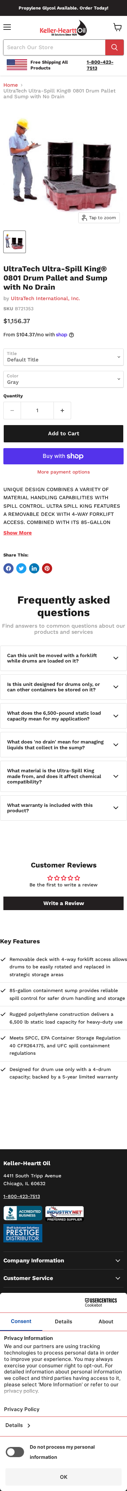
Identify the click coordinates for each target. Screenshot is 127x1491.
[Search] (114, 47)
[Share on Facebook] (8, 568)
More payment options (63, 472)
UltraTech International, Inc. (45, 298)
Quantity (13, 395)
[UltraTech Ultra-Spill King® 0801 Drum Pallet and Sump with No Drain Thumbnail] (14, 242)
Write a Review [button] (63, 903)
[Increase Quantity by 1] (62, 410)
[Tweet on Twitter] (21, 568)
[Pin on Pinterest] (47, 568)
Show (17, 533)
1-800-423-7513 (21, 1196)
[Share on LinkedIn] (34, 568)
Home (10, 85)
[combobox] (54, 47)
